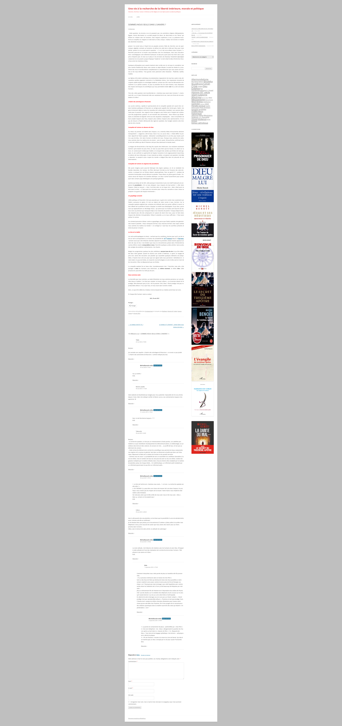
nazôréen (195, 103)
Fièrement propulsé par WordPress (137, 718)
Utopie (130, 313)
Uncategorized (149, 311)
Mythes (199, 101)
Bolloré (201, 82)
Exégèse (195, 88)
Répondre (131, 359)
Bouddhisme (197, 83)
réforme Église (197, 115)
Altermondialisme (199, 79)
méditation (207, 102)
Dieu (205, 86)
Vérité (208, 119)
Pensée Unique (198, 105)
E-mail (130, 688)
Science (179, 311)
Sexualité (205, 117)
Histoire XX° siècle (172, 311)
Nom (130, 681)
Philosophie (195, 108)
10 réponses (131, 29)
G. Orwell (209, 90)
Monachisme (209, 100)
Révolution (208, 115)
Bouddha (208, 81)
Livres (138, 17)
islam (194, 94)
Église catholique (199, 122)
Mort (193, 101)
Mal (199, 97)
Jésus (194, 97)
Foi (201, 89)
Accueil (130, 17)
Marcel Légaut (205, 97)
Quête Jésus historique (197, 112)
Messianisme (198, 99)
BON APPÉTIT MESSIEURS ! (198, 46)
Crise (194, 86)
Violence (202, 119)
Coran (206, 83)
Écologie (194, 121)
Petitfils (208, 106)
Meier (210, 97)
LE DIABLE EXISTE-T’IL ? (135, 324)
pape (207, 104)
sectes (200, 117)
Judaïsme (202, 94)
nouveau (202, 104)
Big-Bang (164, 311)
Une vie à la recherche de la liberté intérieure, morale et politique (166, 8)
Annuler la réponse (145, 655)
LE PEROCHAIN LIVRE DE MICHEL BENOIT (202, 41)
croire (200, 86)
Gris (138, 655)
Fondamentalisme (198, 90)
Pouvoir (194, 109)
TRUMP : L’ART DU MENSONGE (199, 37)
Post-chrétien (205, 107)
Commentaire (132, 661)
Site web (130, 695)
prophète (202, 109)
